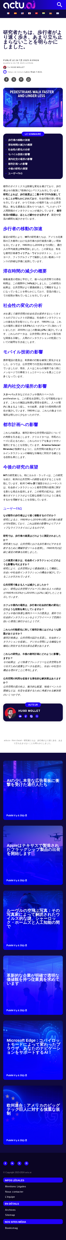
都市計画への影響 (18, 164)
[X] (14, 80)
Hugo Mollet (18, 67)
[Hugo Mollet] (5, 67)
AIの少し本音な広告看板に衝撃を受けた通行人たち (33, 782)
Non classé (17, 740)
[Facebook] (6, 80)
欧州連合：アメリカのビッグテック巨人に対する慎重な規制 (33, 1109)
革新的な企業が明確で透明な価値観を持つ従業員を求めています (33, 979)
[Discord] (20, 716)
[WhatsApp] (28, 80)
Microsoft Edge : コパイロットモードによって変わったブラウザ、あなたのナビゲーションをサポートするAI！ (34, 1046)
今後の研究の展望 (18, 168)
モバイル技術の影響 (19, 154)
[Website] (26, 1163)
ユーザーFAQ (15, 173)
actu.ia (7, 740)
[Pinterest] (21, 80)
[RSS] (12, 1163)
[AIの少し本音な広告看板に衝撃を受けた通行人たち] (33, 790)
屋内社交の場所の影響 (20, 159)
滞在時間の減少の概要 (20, 145)
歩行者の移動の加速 (19, 140)
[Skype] (31, 716)
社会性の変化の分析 (19, 149)
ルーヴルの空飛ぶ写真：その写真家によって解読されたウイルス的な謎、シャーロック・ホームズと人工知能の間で (33, 918)
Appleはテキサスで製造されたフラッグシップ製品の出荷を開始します (33, 849)
